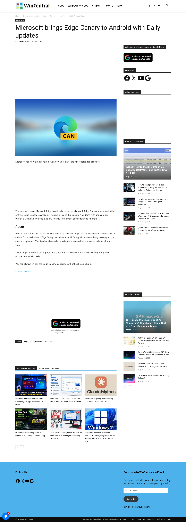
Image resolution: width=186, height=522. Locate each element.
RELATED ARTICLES (26, 368)
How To (109, 5)
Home (17, 16)
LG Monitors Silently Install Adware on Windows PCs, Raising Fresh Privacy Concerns (66, 436)
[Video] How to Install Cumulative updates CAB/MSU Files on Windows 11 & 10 (146, 169)
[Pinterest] (49, 91)
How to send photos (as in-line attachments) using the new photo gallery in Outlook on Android (152, 187)
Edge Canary (37, 341)
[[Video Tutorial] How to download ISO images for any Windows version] (129, 230)
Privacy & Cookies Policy (91, 519)
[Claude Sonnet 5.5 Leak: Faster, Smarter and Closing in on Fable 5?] (129, 366)
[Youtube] (159, 6)
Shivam (21, 41)
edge (26, 341)
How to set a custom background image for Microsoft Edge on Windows (152, 201)
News (61, 5)
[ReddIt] (69, 91)
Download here (23, 271)
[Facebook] (149, 6)
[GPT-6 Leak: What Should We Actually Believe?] (129, 378)
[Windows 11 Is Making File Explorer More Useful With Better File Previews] (66, 385)
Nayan (129, 176)
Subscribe (131, 499)
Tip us (131, 519)
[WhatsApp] (56, 91)
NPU (119, 5)
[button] (167, 6)
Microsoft (49, 341)
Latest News (28, 16)
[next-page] (22, 447)
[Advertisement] (66, 66)
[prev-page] (17, 447)
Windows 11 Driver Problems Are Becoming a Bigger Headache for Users (29, 402)
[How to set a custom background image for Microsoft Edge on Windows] (129, 202)
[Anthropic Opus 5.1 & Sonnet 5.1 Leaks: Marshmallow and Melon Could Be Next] (129, 340)
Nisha (128, 330)
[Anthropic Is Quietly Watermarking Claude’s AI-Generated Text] (101, 385)
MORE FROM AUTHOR (49, 368)
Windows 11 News (78, 5)
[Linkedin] (63, 91)
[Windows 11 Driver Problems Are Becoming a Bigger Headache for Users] (31, 385)
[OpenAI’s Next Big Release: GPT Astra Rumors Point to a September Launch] (129, 355)
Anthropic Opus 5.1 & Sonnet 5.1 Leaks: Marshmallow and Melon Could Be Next (154, 340)
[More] (83, 91)
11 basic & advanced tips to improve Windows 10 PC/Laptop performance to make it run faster (153, 216)
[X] (154, 6)
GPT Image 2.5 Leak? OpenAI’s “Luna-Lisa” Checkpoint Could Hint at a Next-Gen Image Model (146, 323)
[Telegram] (76, 91)
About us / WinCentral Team (114, 519)
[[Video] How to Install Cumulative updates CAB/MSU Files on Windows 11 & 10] (147, 164)
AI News (96, 5)
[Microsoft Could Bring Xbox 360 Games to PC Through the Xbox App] (31, 419)
